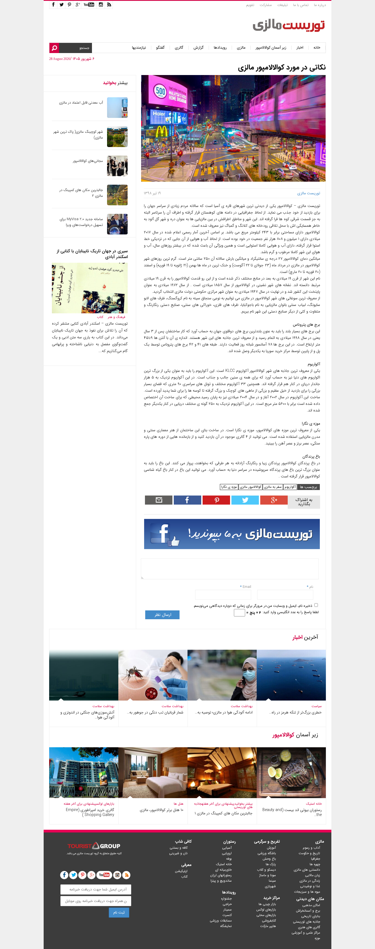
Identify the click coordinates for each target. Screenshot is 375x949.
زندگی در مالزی (310, 880)
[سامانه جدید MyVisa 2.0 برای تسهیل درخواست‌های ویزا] (117, 233)
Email (247, 587)
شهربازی (270, 886)
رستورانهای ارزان (221, 875)
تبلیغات (282, 5)
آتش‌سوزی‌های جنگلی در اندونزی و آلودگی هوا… (87, 714)
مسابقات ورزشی (221, 920)
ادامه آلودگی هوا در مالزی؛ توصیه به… (224, 712)
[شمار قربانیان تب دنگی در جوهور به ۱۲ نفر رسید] (153, 699)
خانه (317, 48)
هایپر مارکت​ (268, 926)
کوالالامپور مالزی (250, 486)
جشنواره (226, 898)
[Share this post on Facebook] (215, 503)
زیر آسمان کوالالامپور (271, 48)
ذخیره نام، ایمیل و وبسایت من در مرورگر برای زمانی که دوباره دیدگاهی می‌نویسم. (252, 606)
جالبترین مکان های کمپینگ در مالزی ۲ (81, 193)
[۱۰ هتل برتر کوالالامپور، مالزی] (153, 796)
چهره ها (315, 864)
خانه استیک (314, 803)
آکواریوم (290, 486)
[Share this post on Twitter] (244, 503)
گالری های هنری (309, 927)
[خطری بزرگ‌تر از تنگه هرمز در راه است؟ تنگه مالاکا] (291, 699)
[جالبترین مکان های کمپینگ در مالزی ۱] (222, 796)
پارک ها (271, 864)
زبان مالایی (312, 875)
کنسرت (227, 915)
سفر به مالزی (273, 486)
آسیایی (227, 847)
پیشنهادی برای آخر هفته (218, 803)
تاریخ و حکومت (309, 853)
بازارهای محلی (266, 915)
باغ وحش (269, 858)
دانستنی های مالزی (307, 869)
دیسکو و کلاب (266, 869)
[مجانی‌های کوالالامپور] (117, 174)
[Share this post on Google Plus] (273, 503)
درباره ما (320, 5)
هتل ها (178, 803)
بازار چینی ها (267, 904)
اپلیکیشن (181, 871)
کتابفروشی (269, 920)
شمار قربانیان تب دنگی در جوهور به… (155, 712)
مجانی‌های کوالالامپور (88, 161)
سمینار (227, 909)
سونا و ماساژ (267, 875)
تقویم (250, 5)
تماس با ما (301, 5)
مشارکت (266, 5)
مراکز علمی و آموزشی (306, 932)
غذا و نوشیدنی (310, 886)
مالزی (241, 48)
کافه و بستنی (179, 847)
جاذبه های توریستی (306, 921)
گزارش (199, 48)
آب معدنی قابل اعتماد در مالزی (81, 103)
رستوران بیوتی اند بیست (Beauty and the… (292, 812)
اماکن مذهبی (311, 905)
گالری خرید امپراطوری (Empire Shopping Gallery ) (90, 812)
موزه (317, 938)
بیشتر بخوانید (243, 803)
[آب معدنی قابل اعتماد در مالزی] (117, 116)
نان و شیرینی (178, 853)
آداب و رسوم (311, 847)
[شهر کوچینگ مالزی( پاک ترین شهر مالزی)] (117, 145)
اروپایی (227, 853)
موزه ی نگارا (229, 486)
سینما (272, 880)
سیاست (317, 706)
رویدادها (220, 48)
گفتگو (160, 48)
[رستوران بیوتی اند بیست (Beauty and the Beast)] (291, 796)
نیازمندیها (139, 48)
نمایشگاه (226, 926)
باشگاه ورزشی (267, 853)
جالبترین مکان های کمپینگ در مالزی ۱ (224, 813)
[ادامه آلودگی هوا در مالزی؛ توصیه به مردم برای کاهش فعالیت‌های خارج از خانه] (222, 699)
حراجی (227, 904)
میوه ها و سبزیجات (307, 891)
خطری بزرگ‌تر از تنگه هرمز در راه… (295, 712)
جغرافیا (315, 858)
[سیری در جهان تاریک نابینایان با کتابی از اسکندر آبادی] (90, 312)
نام (310, 587)
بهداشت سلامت (242, 706)
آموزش (271, 847)
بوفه (229, 858)
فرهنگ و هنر (116, 317)
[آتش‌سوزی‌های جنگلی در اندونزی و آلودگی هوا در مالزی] (83, 699)
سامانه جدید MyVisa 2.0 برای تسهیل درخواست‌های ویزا (81, 222)
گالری (179, 48)
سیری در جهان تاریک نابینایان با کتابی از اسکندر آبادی (92, 254)
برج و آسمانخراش (308, 910)
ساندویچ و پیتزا (221, 880)
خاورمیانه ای (223, 869)
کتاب (100, 317)
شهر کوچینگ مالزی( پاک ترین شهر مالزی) (78, 134)
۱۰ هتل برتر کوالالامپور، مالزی (161, 810)
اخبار (299, 48)
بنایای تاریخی (310, 916)
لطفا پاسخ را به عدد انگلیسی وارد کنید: (290, 612)
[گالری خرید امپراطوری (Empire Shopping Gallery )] (83, 796)
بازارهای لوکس (105, 803)
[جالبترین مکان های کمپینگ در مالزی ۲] (117, 204)
